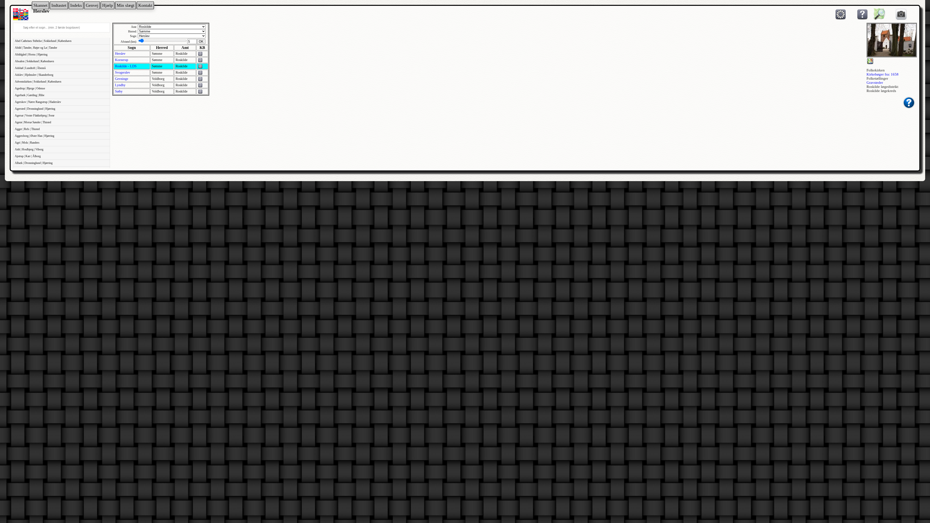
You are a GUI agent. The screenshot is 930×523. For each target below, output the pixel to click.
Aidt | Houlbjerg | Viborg (29, 149)
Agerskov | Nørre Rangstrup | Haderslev (38, 102)
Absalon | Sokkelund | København (34, 61)
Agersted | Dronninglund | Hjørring (35, 108)
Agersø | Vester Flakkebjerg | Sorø (34, 115)
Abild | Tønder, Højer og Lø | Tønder (36, 47)
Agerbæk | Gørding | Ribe (29, 95)
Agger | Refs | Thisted (27, 129)
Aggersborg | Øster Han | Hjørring (34, 136)
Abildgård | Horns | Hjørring (31, 54)
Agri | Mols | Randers (27, 142)
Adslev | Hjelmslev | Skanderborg (34, 75)
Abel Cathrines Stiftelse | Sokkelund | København (43, 41)
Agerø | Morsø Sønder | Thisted (33, 122)
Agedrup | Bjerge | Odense (30, 88)
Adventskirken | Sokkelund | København (38, 81)
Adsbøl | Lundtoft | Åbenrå (30, 68)
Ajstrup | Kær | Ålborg (28, 156)
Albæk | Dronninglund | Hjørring (34, 163)
